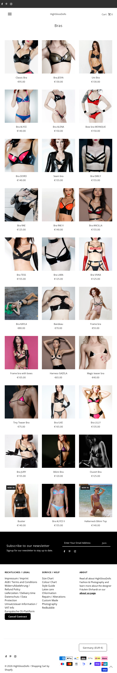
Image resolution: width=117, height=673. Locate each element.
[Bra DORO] (21, 155)
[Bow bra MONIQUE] (95, 106)
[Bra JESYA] (58, 57)
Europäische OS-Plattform (20, 611)
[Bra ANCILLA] (95, 204)
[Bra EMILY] (95, 155)
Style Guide (48, 585)
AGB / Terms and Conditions (21, 582)
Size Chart (48, 578)
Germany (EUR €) (93, 647)
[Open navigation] (15, 14)
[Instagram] (10, 4)
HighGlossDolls (58, 14)
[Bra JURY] (21, 451)
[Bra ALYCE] (21, 106)
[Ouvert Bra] (95, 451)
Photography (49, 604)
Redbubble (48, 607)
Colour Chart (49, 582)
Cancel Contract (17, 616)
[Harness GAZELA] (58, 352)
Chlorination (49, 593)
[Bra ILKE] (58, 402)
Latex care (48, 589)
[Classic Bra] (21, 57)
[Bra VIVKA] (95, 254)
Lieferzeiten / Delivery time (20, 593)
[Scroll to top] (111, 667)
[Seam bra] (58, 155)
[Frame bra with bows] (21, 352)
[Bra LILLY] (95, 402)
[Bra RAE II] (58, 204)
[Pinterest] (6, 4)
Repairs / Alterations (54, 596)
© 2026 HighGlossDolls (17, 666)
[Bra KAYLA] (21, 303)
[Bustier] (21, 500)
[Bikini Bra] (58, 451)
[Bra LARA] (58, 254)
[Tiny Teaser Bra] (21, 402)
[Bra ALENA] (58, 106)
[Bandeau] (58, 303)
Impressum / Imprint (16, 578)
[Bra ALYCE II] (58, 500)
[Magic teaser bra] (95, 352)
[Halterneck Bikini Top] (95, 500)
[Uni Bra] (95, 57)
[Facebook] (2, 4)
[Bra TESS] (21, 254)
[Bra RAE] (21, 204)
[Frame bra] (95, 303)
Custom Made (50, 600)
